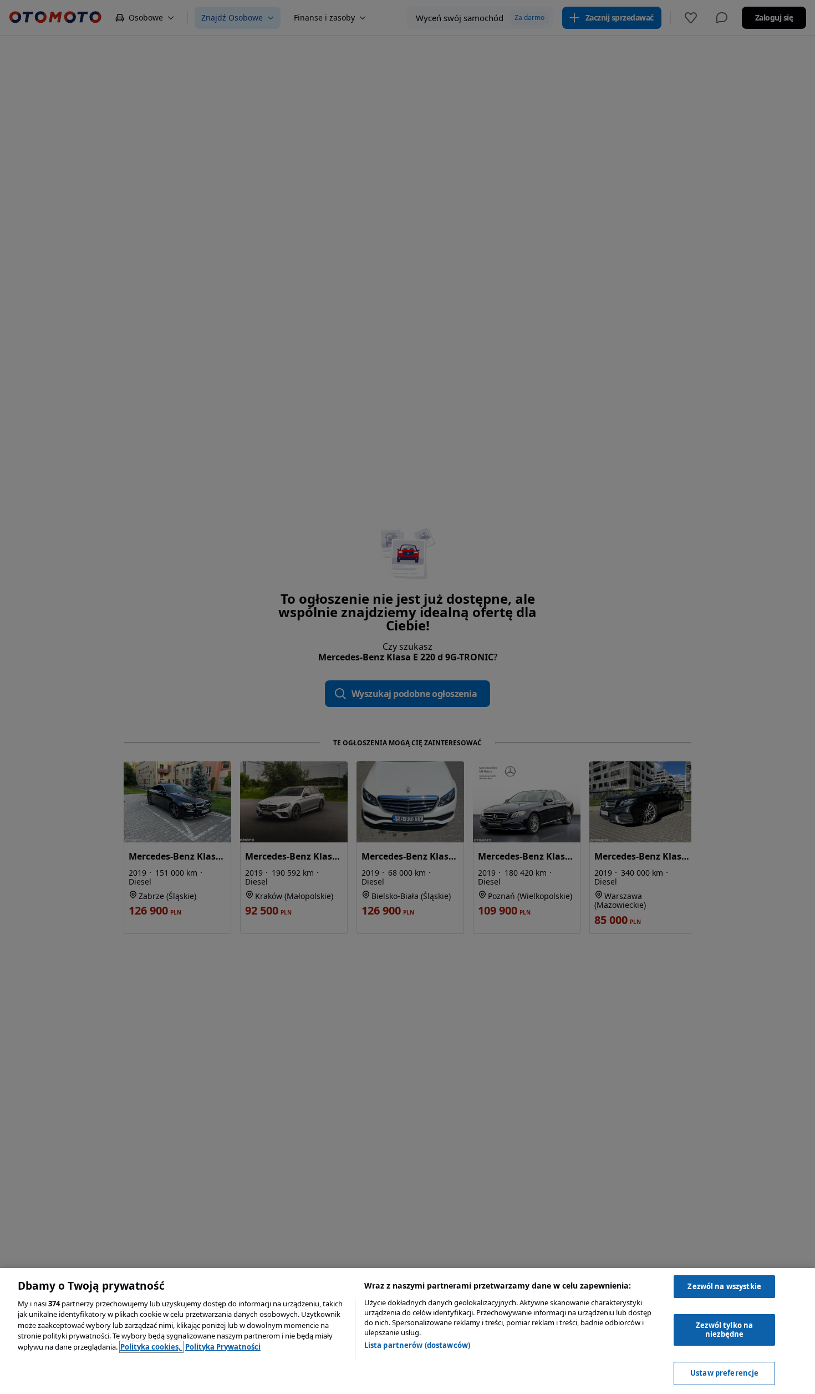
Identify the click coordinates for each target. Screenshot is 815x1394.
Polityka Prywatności (223, 1347)
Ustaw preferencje (724, 1373)
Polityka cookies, (151, 1347)
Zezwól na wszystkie (724, 1286)
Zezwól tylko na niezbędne (724, 1329)
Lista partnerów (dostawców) (417, 1345)
